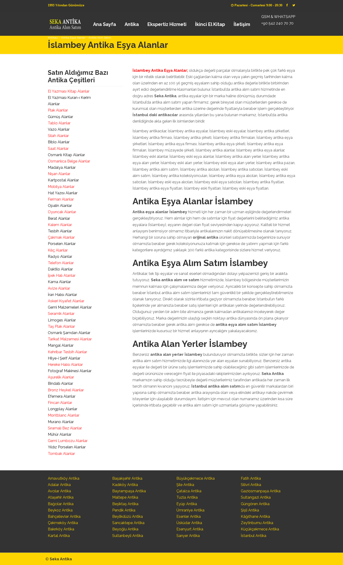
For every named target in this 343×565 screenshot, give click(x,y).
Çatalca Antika (188, 491)
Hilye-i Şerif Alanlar (64, 358)
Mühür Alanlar (59, 434)
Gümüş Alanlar (60, 117)
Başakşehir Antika (127, 478)
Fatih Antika (251, 478)
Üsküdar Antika (189, 523)
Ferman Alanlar (61, 199)
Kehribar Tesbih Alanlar (67, 352)
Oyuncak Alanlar (62, 212)
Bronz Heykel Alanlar (66, 390)
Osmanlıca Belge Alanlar (69, 161)
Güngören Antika (255, 504)
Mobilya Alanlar (61, 186)
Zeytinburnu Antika (257, 523)
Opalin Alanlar (60, 205)
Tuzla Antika (187, 497)
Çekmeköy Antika (63, 523)
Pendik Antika (123, 510)
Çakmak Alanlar (61, 237)
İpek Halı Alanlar (61, 275)
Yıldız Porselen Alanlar (67, 447)
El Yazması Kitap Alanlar (68, 91)
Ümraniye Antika (190, 510)
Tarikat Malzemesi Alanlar (70, 339)
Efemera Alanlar (61, 396)
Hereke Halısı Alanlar (65, 364)
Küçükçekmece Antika (260, 529)
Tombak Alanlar (61, 453)
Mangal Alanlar (61, 345)
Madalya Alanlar (62, 167)
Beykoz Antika (60, 510)
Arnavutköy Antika (63, 478)
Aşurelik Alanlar (61, 377)
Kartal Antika (59, 535)
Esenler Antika (188, 516)
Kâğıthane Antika (255, 516)
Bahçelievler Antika (64, 516)
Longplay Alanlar (62, 409)
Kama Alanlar (59, 282)
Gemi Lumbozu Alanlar (68, 441)
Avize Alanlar (59, 288)
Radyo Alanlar (60, 256)
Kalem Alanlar (60, 225)
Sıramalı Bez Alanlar (65, 428)
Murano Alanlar (61, 422)
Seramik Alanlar (61, 313)
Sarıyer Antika (188, 535)
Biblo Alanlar (59, 142)
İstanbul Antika (253, 535)
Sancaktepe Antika (128, 523)
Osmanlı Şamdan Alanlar (69, 333)
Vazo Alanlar (59, 129)
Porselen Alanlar (62, 243)
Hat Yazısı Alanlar (62, 193)
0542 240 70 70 (65, 22)
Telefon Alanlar (61, 263)
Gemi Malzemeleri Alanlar (70, 307)
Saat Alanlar (58, 148)
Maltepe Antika (125, 497)
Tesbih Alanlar (60, 231)
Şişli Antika (250, 510)
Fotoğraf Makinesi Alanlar (69, 371)
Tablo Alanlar (59, 123)
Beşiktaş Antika (125, 504)
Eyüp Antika (186, 504)
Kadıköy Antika (125, 484)
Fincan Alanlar (60, 402)
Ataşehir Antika (61, 497)
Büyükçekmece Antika (195, 478)
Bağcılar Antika (61, 504)
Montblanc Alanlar (63, 415)
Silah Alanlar (58, 135)
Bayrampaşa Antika (129, 491)
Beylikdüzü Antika (127, 516)
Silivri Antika (251, 484)
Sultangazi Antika (256, 497)
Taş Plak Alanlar (61, 326)
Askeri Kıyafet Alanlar (66, 301)
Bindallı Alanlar (60, 383)
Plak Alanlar (58, 110)
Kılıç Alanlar (58, 250)
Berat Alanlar (59, 218)
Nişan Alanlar (59, 174)
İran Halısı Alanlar (62, 294)
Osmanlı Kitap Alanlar (66, 155)
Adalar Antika (59, 484)
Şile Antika (185, 484)
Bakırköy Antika (61, 529)
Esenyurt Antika (189, 529)
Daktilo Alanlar (60, 269)
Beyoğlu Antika (125, 529)
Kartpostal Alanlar (63, 180)
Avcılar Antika (59, 491)
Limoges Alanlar (62, 320)
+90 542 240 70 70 (277, 23)
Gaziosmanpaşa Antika (260, 491)
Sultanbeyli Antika (127, 535)
